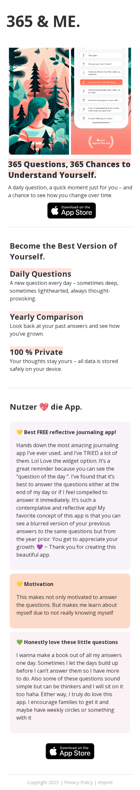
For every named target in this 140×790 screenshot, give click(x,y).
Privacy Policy (78, 782)
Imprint (105, 782)
